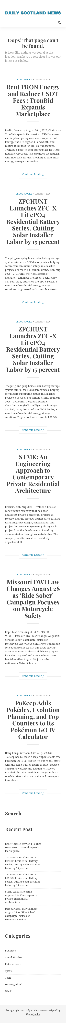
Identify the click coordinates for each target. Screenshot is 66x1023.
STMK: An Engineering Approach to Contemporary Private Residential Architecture (33, 473)
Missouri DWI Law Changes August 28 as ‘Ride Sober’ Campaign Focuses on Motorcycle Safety (33, 598)
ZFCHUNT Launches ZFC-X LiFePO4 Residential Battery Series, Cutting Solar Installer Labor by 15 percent (33, 221)
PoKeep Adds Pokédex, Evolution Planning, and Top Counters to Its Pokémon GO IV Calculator (33, 719)
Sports (9, 971)
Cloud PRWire (24, 79)
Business (10, 950)
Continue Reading (33, 174)
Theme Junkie (33, 1014)
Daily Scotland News (35, 1010)
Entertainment (13, 964)
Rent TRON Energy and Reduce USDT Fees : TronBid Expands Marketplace (33, 100)
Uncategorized (13, 984)
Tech (8, 977)
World (8, 991)
